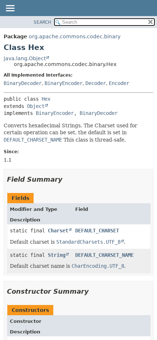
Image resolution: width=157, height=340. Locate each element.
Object (36, 106)
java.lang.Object (25, 58)
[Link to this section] (67, 179)
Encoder (119, 83)
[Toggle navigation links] (10, 9)
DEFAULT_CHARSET (97, 230)
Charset (58, 230)
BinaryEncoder (64, 83)
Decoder (95, 83)
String (56, 255)
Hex (46, 99)
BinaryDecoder (23, 83)
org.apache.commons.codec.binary (74, 36)
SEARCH (42, 22)
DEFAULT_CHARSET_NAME (104, 255)
